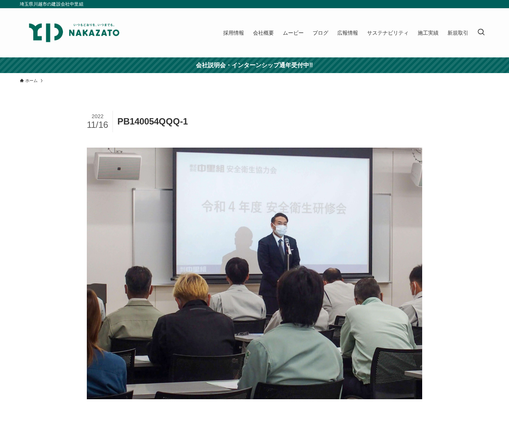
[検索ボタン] (481, 32)
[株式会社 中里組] (74, 32)
